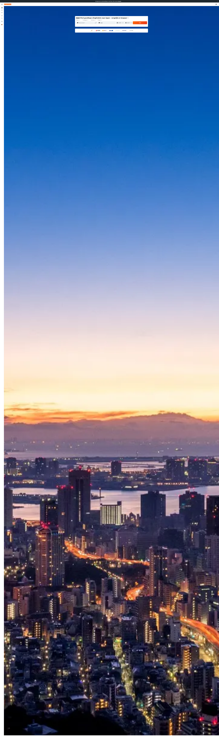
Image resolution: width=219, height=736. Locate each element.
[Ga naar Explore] (1, 16)
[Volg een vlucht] (1, 18)
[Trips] (1, 21)
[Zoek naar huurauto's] (1, 12)
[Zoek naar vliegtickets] (1, 8)
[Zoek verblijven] (1, 10)
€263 (78, 18)
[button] (217, 1)
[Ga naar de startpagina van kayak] (7, 4)
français (119, 1)
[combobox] (78, 20)
